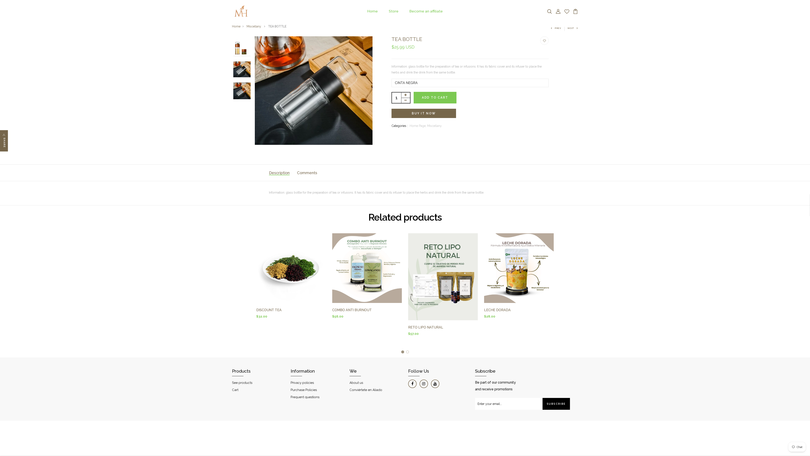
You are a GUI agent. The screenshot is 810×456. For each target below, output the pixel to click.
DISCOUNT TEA (269, 310)
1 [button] (403, 352)
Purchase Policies (304, 390)
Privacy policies (302, 383)
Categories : (400, 126)
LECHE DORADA (497, 310)
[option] (242, 47)
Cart (235, 390)
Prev (558, 28)
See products (242, 383)
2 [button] (408, 352)
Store (393, 11)
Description (279, 173)
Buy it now (424, 113)
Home (372, 11)
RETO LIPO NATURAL (425, 327)
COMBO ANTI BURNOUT (352, 310)
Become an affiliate (426, 11)
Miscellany (254, 26)
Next (571, 28)
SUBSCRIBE (556, 403)
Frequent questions (305, 397)
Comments (307, 173)
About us (356, 383)
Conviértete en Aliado (366, 390)
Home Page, (418, 126)
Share (4, 143)
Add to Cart (435, 97)
